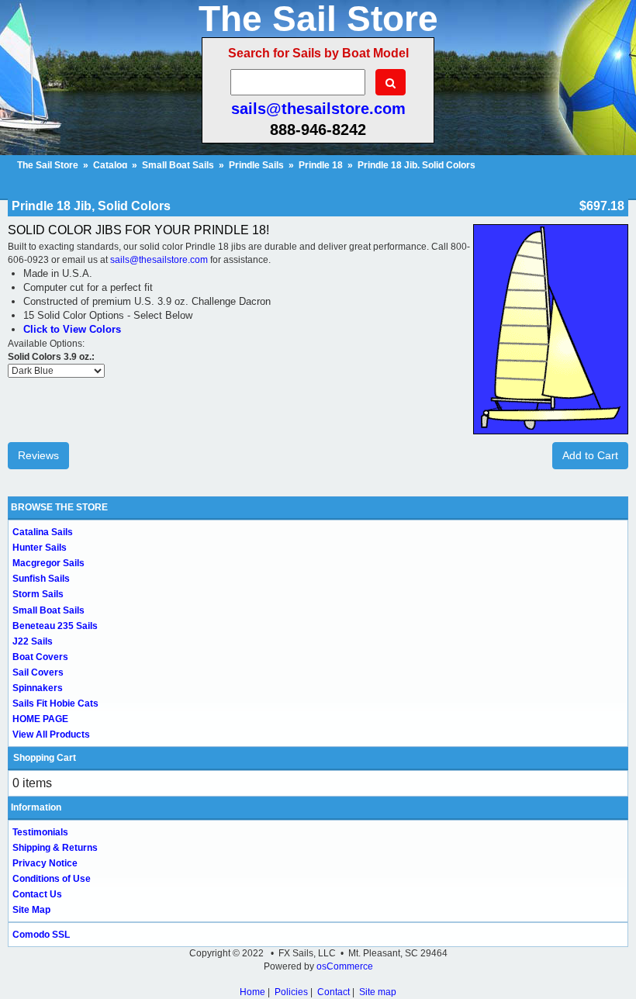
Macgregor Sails (48, 563)
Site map (377, 992)
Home (252, 992)
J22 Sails (32, 641)
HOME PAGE (40, 719)
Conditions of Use (51, 878)
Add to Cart (590, 455)
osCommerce (344, 966)
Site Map (31, 909)
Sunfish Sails (41, 578)
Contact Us (37, 894)
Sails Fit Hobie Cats (55, 703)
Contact (333, 992)
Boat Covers (40, 657)
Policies (291, 992)
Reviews (38, 455)
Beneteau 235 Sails (55, 625)
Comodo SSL (41, 934)
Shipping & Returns (55, 847)
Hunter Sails (39, 547)
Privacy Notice (45, 863)
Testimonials (40, 832)
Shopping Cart (44, 757)
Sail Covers (38, 672)
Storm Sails (38, 594)
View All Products (51, 734)
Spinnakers (37, 688)
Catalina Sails (42, 532)
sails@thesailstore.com (318, 108)
